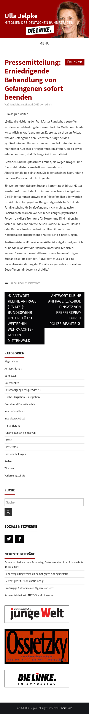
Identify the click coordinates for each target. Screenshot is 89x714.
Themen (9, 468)
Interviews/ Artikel (15, 418)
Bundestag (10, 375)
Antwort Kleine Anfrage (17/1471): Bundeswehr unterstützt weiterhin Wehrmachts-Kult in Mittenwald (22, 318)
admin (48, 104)
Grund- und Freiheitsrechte (25, 283)
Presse (8, 439)
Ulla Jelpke (21, 15)
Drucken (74, 61)
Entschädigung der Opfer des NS (23, 390)
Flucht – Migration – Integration (22, 397)
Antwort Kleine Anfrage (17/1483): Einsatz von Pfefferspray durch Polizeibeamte (64, 309)
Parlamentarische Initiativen (20, 432)
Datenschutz (12, 382)
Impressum (66, 708)
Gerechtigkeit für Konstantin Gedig (24, 581)
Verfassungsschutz (15, 475)
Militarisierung (12, 425)
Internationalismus (15, 411)
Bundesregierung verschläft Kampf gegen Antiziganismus (36, 573)
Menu (45, 43)
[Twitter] (9, 539)
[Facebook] (19, 539)
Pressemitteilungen (15, 454)
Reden (8, 461)
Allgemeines (11, 361)
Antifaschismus (13, 368)
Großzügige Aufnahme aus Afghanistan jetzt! (29, 588)
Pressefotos (11, 447)
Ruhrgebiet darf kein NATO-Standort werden (29, 595)
